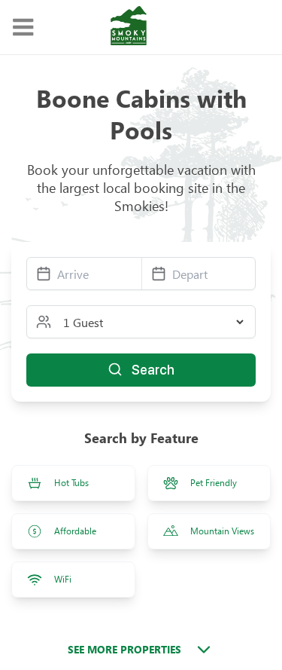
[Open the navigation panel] (22, 27)
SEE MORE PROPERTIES (124, 649)
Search (153, 370)
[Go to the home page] (129, 27)
